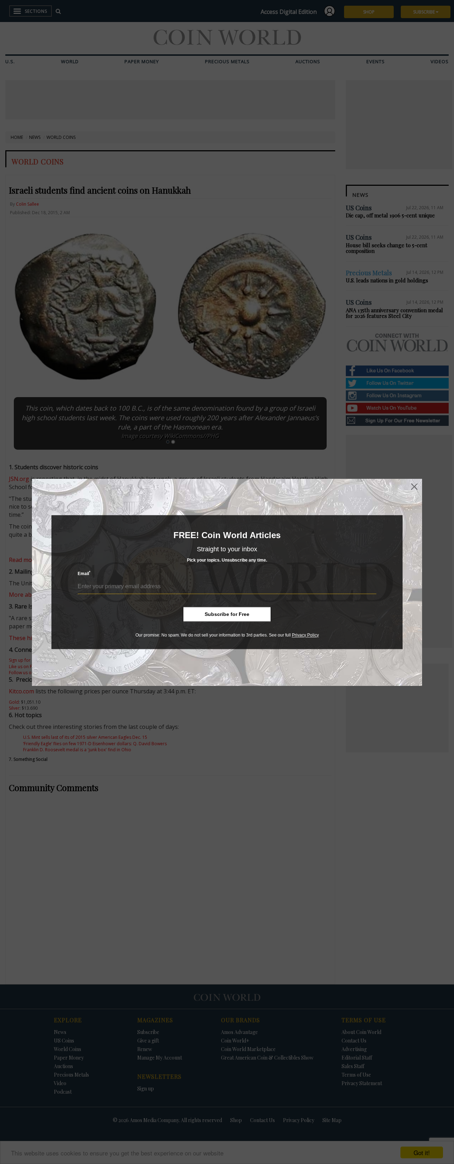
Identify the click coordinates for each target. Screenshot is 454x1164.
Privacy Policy (305, 635)
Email (84, 573)
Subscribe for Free (227, 614)
